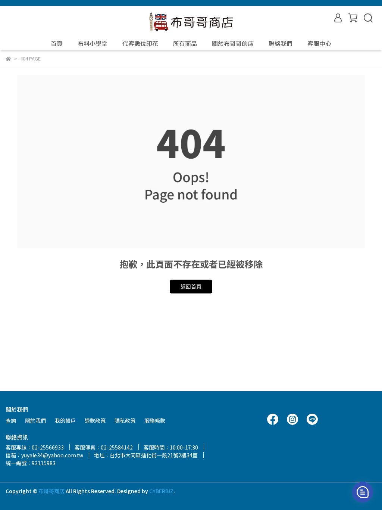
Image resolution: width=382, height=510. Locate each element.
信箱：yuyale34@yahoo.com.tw (44, 455)
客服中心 (319, 43)
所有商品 (185, 43)
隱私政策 (125, 420)
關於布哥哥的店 (233, 43)
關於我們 (35, 420)
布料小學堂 (92, 43)
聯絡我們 (280, 43)
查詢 (11, 420)
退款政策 (95, 420)
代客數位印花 (140, 43)
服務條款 (154, 420)
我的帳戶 (65, 420)
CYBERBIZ (161, 491)
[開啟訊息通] (362, 492)
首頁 (57, 43)
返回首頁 (191, 286)
